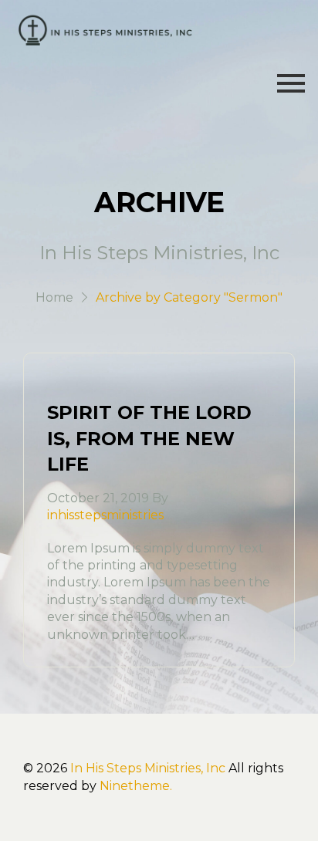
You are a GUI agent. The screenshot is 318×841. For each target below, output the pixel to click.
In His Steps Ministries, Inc (147, 768)
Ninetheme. (136, 786)
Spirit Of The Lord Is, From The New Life (149, 438)
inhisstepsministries (105, 515)
